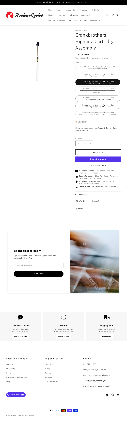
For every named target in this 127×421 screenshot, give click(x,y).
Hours (8, 373)
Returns (48, 373)
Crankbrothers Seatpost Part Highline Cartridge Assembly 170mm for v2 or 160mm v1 (97, 114)
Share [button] (80, 208)
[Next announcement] (120, 2)
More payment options (98, 165)
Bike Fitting (10, 368)
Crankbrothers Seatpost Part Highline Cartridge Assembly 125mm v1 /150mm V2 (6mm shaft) (97, 91)
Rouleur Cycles (16, 415)
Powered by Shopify (27, 415)
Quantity (78, 138)
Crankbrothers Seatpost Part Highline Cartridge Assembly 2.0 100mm (98, 99)
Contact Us (49, 364)
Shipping (89, 58)
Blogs (8, 382)
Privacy (47, 368)
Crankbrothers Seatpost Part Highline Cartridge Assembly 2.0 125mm (98, 106)
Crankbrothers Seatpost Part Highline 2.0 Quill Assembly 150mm (98, 68)
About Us (10, 364)
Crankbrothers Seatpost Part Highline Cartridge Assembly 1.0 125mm (101, 75)
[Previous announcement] (7, 2)
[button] (51, 9)
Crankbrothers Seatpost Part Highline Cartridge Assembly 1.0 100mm (98, 82)
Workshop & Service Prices (16, 377)
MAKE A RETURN (63, 336)
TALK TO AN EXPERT (20, 336)
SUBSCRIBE (39, 274)
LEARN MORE (106, 336)
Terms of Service (51, 382)
